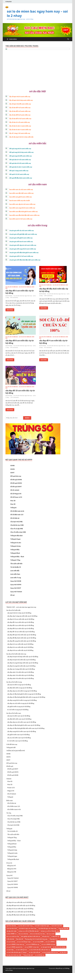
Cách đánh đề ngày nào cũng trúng (47, 928)
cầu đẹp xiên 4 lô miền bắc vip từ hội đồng (20, 678)
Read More (9, 309)
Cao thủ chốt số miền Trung (25, 925)
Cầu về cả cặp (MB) (16, 528)
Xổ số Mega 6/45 (15, 493)
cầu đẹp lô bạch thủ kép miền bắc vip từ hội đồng (22, 656)
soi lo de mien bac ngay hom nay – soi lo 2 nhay (37, 13)
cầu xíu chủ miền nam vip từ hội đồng (19, 737)
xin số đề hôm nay (40, 955)
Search (27, 418)
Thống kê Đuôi (15, 553)
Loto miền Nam (15, 574)
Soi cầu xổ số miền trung (14, 682)
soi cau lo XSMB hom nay (32, 944)
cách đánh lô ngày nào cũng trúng (27, 928)
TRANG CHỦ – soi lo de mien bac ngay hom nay (21, 607)
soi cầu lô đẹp (10, 949)
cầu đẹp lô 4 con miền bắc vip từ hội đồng (20, 644)
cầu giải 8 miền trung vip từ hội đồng (18, 706)
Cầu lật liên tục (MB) (17, 525)
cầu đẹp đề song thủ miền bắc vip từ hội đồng (21, 641)
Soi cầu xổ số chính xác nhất (13, 955)
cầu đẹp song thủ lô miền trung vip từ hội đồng (22, 700)
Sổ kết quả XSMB (16, 479)
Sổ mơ (12, 595)
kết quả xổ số (45, 936)
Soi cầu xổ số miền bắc (11, 287)
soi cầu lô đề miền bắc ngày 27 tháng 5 (16, 952)
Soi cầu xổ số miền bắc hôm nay (16, 654)
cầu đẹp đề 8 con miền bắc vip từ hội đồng (20, 628)
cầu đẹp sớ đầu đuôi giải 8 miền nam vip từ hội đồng (23, 725)
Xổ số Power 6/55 (16, 497)
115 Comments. (14, 397)
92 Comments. (48, 347)
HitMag (67, 968)
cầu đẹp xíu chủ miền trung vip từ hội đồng (20, 703)
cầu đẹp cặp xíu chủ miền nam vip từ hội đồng (21, 722)
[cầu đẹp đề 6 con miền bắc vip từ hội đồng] (20, 276)
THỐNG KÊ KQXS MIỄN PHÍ (15, 750)
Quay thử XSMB (15, 581)
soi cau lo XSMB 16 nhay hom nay (15, 944)
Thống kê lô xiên (15, 542)
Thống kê (13, 507)
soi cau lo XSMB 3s (50, 941)
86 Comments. (14, 297)
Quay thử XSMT (15, 588)
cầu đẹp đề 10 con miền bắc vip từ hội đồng (21, 631)
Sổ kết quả (9, 766)
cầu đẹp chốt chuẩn (11, 931)
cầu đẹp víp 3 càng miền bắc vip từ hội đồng (21, 669)
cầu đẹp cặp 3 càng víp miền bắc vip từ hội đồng (22, 616)
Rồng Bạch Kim (54, 939)
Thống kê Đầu (14, 549)
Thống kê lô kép (15, 546)
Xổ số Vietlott (11, 794)
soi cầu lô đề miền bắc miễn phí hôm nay (39, 949)
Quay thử (9, 875)
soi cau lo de (63, 939)
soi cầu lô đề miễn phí (34, 952)
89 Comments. (14, 347)
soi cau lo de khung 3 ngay (24, 941)
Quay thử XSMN (15, 584)
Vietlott (8, 779)
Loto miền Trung (15, 577)
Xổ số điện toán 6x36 (17, 511)
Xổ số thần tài (14, 518)
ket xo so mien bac (23, 933)
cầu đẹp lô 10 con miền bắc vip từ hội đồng (20, 619)
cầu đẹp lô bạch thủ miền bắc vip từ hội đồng (21, 660)
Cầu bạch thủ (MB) (16, 521)
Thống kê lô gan (15, 539)
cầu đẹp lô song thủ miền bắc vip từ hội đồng (21, 666)
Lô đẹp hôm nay (55, 936)
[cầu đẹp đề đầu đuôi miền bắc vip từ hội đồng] (54, 275)
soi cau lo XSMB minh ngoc (48, 944)
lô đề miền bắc (10, 939)
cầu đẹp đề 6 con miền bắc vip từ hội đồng (20, 625)
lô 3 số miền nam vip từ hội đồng (17, 741)
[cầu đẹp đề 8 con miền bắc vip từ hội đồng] (20, 326)
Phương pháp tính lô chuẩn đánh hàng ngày (36, 939)
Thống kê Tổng (15, 560)
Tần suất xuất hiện (16, 563)
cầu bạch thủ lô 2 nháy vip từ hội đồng (19, 613)
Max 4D (12, 504)
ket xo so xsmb (51, 933)
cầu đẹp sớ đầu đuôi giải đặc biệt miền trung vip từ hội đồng (26, 697)
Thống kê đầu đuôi (16, 535)
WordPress (59, 968)
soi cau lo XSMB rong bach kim (14, 947)
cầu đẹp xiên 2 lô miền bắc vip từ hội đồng (20, 672)
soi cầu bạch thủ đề (46, 947)
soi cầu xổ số (63, 952)
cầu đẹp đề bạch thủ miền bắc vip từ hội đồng (21, 635)
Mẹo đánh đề (19, 939)
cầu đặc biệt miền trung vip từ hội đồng (19, 688)
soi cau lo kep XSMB (38, 941)
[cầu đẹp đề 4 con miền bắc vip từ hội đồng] (54, 326)
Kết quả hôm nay (15, 476)
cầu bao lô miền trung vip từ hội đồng (19, 684)
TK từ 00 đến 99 (15, 567)
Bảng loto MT (11, 865)
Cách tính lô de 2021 (56, 925)
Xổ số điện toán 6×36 (14, 809)
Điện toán (9, 800)
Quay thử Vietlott (16, 591)
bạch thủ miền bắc (11, 925)
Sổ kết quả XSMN (16, 483)
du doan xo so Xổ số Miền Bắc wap (50, 931)
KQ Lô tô (9, 863)
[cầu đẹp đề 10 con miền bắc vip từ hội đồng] (20, 376)
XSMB (12, 465)
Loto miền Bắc (14, 570)
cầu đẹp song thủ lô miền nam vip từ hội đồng (21, 731)
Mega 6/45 (10, 791)
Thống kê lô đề (11, 747)
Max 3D (12, 500)
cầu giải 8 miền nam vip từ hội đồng (18, 734)
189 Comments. (48, 295)
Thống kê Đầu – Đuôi (17, 556)
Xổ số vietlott (14, 490)
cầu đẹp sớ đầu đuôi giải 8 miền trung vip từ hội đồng (24, 694)
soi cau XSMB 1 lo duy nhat (32, 947)
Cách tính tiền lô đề (11, 928)
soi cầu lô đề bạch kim (21, 949)
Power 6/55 (11, 787)
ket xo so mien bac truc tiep (37, 933)
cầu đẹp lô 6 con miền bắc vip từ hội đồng (20, 647)
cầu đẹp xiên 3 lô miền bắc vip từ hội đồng (20, 675)
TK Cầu (8, 813)
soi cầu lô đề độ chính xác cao (50, 952)
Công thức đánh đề (63, 928)
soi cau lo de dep (10, 941)
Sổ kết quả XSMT (16, 486)
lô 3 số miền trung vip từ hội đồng (17, 709)
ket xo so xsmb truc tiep (12, 936)
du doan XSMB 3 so (11, 933)
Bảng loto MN (11, 869)
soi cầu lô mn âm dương (59, 947)
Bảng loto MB (11, 872)
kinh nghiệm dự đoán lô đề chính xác (30, 936)
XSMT (12, 472)
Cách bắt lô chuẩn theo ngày (41, 925)
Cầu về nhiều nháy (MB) (18, 532)
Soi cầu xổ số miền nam (13, 713)
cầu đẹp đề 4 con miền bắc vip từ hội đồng (20, 622)
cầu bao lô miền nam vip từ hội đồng (18, 716)
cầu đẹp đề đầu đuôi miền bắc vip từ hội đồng (21, 638)
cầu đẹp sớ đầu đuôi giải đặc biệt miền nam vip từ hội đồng (25, 728)
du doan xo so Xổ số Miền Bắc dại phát (28, 931)
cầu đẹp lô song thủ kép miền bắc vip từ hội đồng (22, 663)
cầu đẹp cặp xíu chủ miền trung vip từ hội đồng (22, 691)
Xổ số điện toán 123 (16, 514)
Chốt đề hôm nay (11, 744)
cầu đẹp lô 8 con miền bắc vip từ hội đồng (20, 650)
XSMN (12, 469)
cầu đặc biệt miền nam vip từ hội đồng (19, 719)
